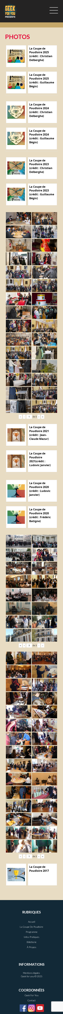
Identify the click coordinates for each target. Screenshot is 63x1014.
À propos (31, 947)
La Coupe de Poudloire (31, 926)
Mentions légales (31, 972)
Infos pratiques (31, 936)
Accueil (31, 921)
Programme (31, 931)
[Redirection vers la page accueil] (10, 10)
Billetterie (31, 942)
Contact (31, 1000)
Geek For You (31, 995)
